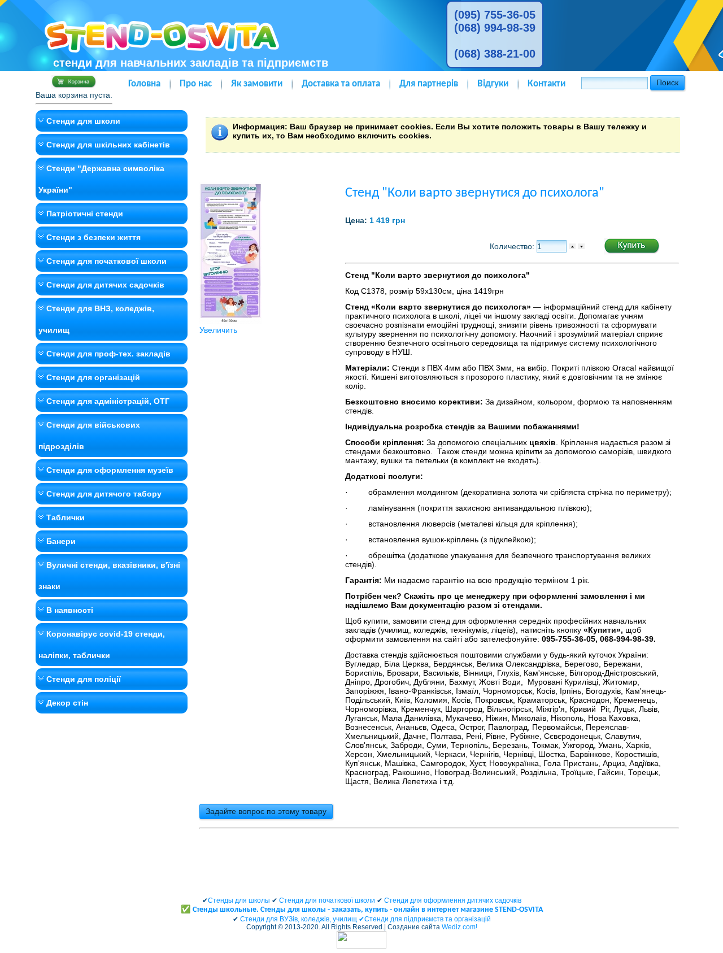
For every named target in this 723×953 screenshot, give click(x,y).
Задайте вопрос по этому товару (266, 811)
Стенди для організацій (93, 377)
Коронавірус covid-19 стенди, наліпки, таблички (101, 644)
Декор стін (67, 702)
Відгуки (492, 84)
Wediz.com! (459, 927)
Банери (61, 541)
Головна (144, 84)
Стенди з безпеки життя (93, 237)
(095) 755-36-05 (494, 14)
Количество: (513, 246)
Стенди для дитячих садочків (105, 284)
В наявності (69, 610)
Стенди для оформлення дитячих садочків (452, 900)
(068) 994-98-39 (494, 27)
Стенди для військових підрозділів (89, 435)
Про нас (196, 84)
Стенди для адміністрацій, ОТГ (107, 401)
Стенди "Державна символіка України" (101, 179)
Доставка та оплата (341, 84)
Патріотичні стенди (84, 213)
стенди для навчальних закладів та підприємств (190, 62)
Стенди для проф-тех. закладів (108, 353)
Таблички (65, 517)
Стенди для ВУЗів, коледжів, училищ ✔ (302, 919)
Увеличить (218, 329)
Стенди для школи (83, 120)
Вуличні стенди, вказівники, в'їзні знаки (109, 575)
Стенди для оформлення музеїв (109, 470)
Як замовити (256, 84)
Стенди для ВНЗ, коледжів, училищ (96, 319)
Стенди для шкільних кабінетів (108, 144)
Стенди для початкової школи (106, 261)
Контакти (546, 84)
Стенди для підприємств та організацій (427, 919)
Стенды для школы (239, 900)
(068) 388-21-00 (494, 53)
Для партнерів (428, 84)
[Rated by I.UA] (361, 946)
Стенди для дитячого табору (104, 493)
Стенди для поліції (83, 679)
